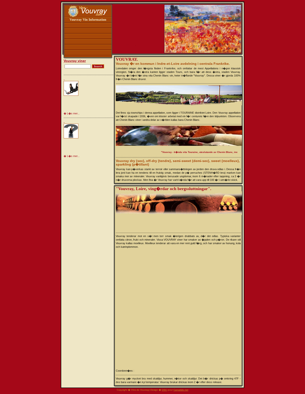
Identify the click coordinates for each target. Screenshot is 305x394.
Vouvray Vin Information (88, 19)
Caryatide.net (180, 390)
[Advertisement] (94, 96)
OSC (164, 390)
